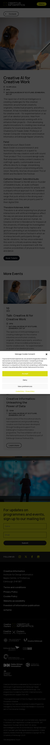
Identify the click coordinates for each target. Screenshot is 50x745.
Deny (25, 380)
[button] (46, 354)
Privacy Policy (29, 391)
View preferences (25, 386)
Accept (25, 373)
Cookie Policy (20, 391)
